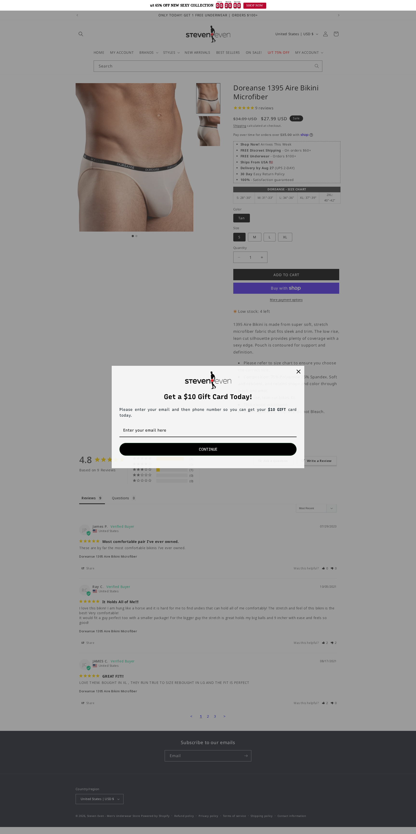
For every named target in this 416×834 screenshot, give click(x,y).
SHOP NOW (254, 5)
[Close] (298, 371)
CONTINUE (208, 449)
